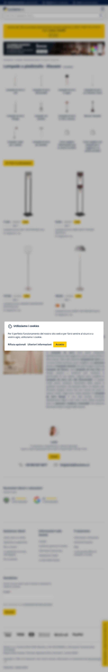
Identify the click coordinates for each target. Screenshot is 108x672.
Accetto (60, 344)
